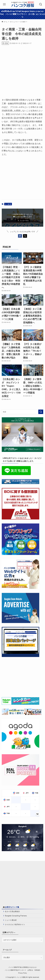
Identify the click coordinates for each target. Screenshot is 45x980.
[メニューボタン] (4, 4)
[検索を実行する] (40, 412)
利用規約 (37, 970)
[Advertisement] (22, 70)
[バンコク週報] (22, 4)
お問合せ (30, 970)
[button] (20, 236)
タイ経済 (8, 204)
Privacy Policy (22, 973)
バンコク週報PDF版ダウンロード (15, 970)
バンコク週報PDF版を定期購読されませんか (22, 967)
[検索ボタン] (40, 4)
